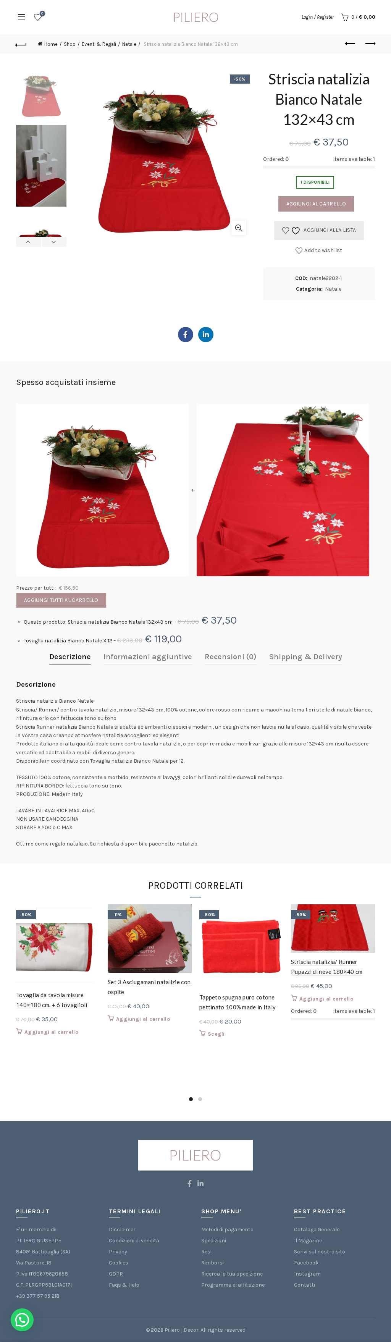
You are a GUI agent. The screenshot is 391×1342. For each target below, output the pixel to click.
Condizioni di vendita (134, 1240)
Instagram (307, 1274)
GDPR (116, 1274)
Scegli (216, 1034)
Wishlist (42, 13)
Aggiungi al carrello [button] (51, 1032)
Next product (369, 44)
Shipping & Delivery (305, 656)
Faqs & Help (124, 1285)
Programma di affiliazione (233, 1285)
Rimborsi (212, 1263)
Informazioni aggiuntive (147, 656)
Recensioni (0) (231, 656)
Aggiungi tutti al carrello (61, 600)
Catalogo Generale (316, 1229)
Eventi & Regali (99, 44)
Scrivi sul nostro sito (319, 1251)
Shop (70, 44)
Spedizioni (213, 1240)
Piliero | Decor (182, 1330)
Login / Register (318, 17)
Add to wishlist (323, 250)
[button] (22, 1319)
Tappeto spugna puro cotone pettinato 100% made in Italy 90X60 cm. (237, 1007)
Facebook (306, 1263)
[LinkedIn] (205, 334)
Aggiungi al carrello (316, 203)
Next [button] (53, 242)
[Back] (21, 44)
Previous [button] (28, 242)
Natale (129, 44)
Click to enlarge (238, 228)
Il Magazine (308, 1240)
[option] (41, 97)
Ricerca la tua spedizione (232, 1274)
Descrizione (70, 656)
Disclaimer (122, 1229)
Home (51, 44)
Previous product (350, 44)
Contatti (304, 1285)
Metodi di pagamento (227, 1229)
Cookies (118, 1263)
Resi (206, 1251)
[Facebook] (185, 334)
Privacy (118, 1251)
